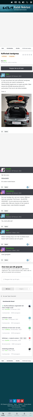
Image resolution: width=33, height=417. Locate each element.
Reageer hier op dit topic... (12, 279)
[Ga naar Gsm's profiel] (30, 349)
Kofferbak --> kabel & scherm (10, 338)
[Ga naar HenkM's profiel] (3, 170)
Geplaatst (13, 76)
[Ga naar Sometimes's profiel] (3, 192)
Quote (6, 131)
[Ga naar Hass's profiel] (30, 318)
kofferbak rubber (7, 317)
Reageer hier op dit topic (16, 68)
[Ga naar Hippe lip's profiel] (30, 338)
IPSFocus (10, 404)
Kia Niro (14, 62)
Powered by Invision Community (16, 409)
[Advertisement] (16, 29)
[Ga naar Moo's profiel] (3, 75)
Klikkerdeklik (5, 178)
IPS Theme (3, 404)
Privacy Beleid (27, 404)
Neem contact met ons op (14, 406)
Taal (15, 404)
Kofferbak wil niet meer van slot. (11, 327)
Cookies (23, 406)
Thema (20, 404)
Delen (8, 289)
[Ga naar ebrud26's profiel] (30, 306)
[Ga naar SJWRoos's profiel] (30, 328)
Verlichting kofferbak (8, 348)
